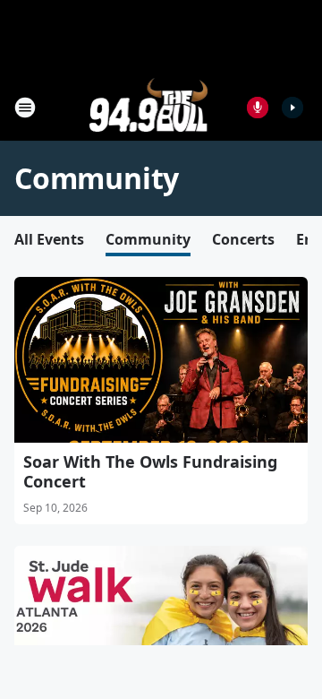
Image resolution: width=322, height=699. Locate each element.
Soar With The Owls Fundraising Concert (150, 471)
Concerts (243, 239)
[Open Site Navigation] (25, 107)
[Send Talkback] (257, 107)
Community (148, 239)
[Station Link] (148, 107)
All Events (49, 239)
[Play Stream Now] (292, 107)
